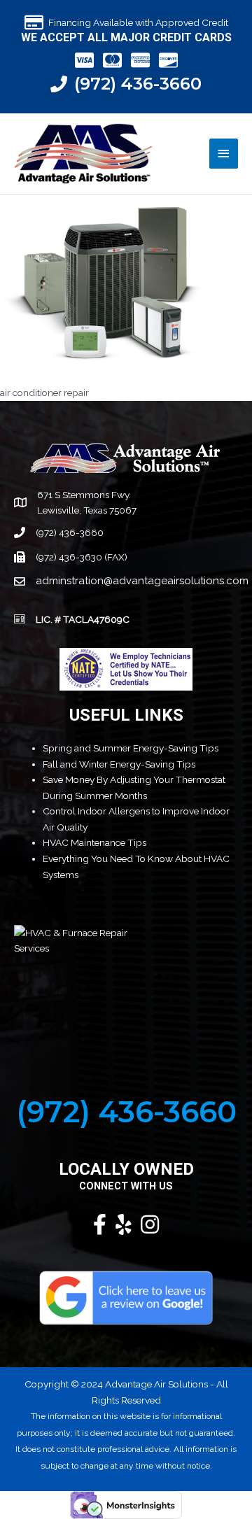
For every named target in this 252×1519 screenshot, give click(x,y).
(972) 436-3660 (138, 83)
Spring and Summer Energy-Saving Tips (130, 748)
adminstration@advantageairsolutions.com (142, 580)
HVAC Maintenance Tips (94, 842)
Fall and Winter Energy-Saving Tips (119, 764)
